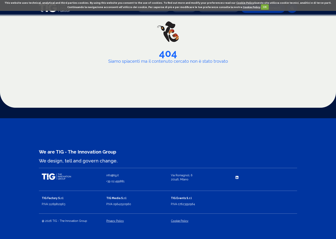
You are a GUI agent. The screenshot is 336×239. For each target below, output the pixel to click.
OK (265, 6)
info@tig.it (112, 175)
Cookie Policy (245, 2)
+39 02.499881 (115, 181)
